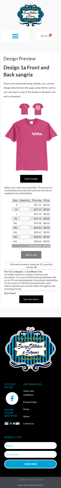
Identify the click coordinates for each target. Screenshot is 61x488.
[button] (15, 36)
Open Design (31, 178)
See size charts (31, 299)
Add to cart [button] (31, 254)
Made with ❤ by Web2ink (30, 485)
